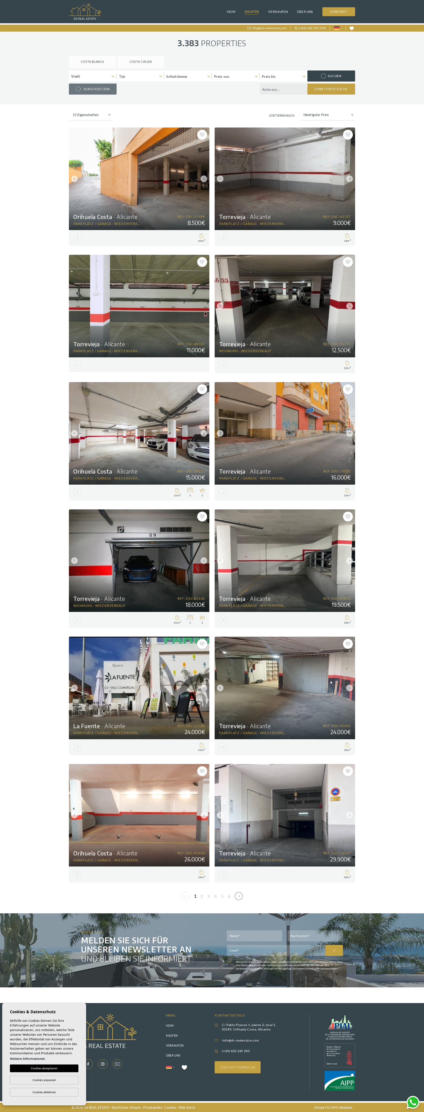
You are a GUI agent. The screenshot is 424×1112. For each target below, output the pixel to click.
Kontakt (338, 11)
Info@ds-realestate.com (269, 28)
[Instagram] (102, 1064)
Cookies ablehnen (44, 1092)
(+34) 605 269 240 (312, 28)
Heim (231, 11)
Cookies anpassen (44, 1080)
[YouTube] (117, 1064)
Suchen (334, 76)
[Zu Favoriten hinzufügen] (202, 135)
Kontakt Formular (237, 1067)
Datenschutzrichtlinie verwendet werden (291, 965)
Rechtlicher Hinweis (126, 1107)
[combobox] (93, 76)
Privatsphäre (152, 1107)
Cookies (170, 1107)
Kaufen (252, 11)
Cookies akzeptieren (44, 1068)
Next (205, 179)
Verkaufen (278, 11)
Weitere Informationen (27, 1059)
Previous (73, 179)
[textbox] (94, 76)
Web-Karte (187, 1107)
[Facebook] (88, 1064)
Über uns (305, 11)
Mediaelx (345, 1107)
